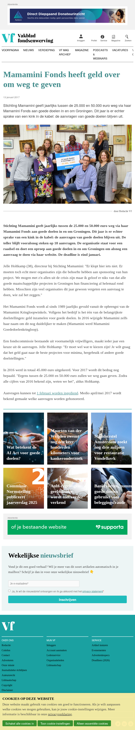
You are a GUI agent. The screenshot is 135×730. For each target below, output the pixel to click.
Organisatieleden (55, 660)
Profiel (94, 40)
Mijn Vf (51, 640)
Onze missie (8, 665)
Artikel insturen (100, 645)
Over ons (8, 640)
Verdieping (46, 50)
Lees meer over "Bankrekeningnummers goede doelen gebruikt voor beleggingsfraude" (111, 488)
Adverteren (7, 660)
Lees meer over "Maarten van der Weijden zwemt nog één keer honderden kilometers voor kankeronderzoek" (67, 439)
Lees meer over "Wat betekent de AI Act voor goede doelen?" (23, 439)
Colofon (6, 650)
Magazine (82, 50)
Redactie (6, 645)
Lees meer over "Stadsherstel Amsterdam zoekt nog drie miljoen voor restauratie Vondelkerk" (111, 439)
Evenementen (99, 650)
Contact (6, 655)
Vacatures (120, 50)
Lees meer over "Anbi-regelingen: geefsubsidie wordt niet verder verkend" (67, 488)
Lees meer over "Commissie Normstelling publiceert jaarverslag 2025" (23, 488)
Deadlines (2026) (101, 660)
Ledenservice (53, 655)
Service (96, 640)
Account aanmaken (57, 650)
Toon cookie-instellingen (55, 723)
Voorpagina (10, 50)
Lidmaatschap (9, 680)
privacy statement (92, 591)
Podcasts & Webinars (100, 54)
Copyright (7, 685)
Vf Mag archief (65, 52)
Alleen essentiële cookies (92, 723)
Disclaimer (7, 690)
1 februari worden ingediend (57, 393)
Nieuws (28, 50)
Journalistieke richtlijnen (14, 670)
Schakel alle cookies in (19, 723)
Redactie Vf (125, 211)
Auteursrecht (8, 675)
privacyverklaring (60, 714)
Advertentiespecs (100, 655)
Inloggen (81, 40)
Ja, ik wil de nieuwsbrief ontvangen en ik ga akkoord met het (58, 591)
